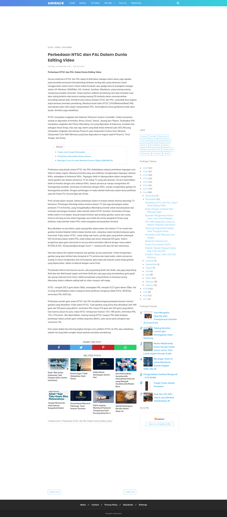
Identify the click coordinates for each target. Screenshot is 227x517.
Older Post (129, 492)
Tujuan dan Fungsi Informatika (71, 152)
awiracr (56, 3)
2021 (145, 185)
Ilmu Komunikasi (148, 141)
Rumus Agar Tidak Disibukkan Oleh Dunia (78, 376)
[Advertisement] (79, 18)
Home (72, 3)
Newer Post (54, 492)
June (147, 271)
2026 (145, 168)
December (150, 195)
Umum (166, 154)
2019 (145, 192)
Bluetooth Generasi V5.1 (156, 241)
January (149, 285)
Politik (123, 3)
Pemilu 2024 (146, 149)
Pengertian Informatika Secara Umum (74, 156)
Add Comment (78, 66)
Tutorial (95, 3)
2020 (145, 188)
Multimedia (155, 145)
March (148, 278)
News (165, 145)
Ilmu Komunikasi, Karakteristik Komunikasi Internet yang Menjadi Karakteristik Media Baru (125, 380)
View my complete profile (159, 424)
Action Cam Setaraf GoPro (158, 244)
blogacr (163, 137)
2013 (145, 299)
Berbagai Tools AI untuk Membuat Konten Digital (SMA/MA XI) (85, 160)
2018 (145, 288)
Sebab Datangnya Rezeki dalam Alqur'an (124, 408)
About (83, 505)
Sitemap (143, 505)
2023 (145, 178)
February (149, 281)
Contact (95, 505)
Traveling (136, 3)
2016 (145, 292)
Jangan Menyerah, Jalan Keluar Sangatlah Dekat (56, 405)
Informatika (164, 141)
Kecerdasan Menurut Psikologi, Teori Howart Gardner (80, 406)
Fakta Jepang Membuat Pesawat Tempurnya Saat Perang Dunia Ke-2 (102, 409)
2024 (145, 175)
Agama (144, 137)
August (149, 268)
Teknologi (168, 149)
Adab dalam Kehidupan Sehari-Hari (102, 374)
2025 (145, 171)
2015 (145, 295)
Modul (82, 3)
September (151, 264)
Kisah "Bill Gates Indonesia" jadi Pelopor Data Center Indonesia (57, 376)
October (149, 261)
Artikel (108, 3)
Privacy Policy (111, 505)
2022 (145, 182)
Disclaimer (128, 505)
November (150, 199)
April (147, 274)
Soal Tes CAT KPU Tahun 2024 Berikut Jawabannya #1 (164, 397)
